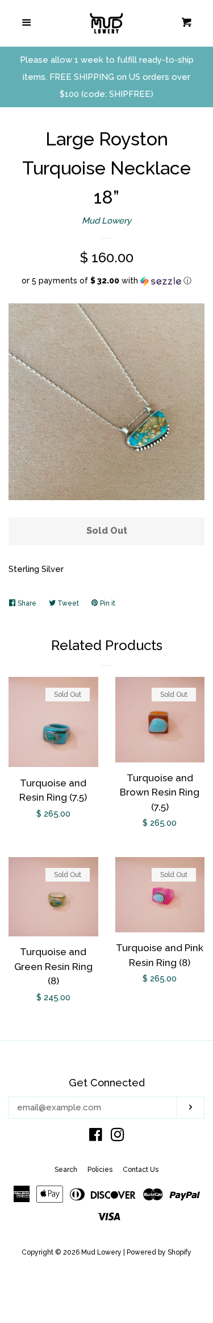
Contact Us (140, 1170)
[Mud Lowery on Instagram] (117, 1137)
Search (66, 1170)
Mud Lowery (106, 221)
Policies (99, 1170)
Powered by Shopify (159, 1252)
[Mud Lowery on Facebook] (96, 1137)
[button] (106, 280)
